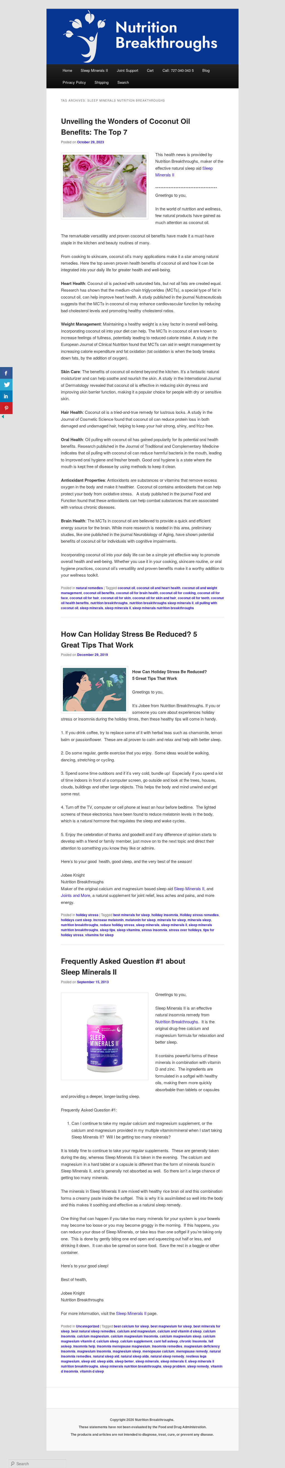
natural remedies (89, 587)
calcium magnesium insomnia (134, 1336)
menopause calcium (158, 1351)
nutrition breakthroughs (109, 602)
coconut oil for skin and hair (154, 597)
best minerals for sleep (131, 914)
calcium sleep (108, 1341)
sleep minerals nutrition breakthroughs (163, 607)
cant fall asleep (166, 1341)
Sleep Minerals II (94, 70)
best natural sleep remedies (93, 1331)
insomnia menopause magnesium (123, 1346)
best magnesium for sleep (171, 1326)
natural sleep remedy (167, 1356)
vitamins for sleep (99, 934)
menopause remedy (192, 1351)
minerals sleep (199, 919)
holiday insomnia (164, 914)
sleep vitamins (128, 929)
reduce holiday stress (117, 924)
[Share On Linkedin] (6, 396)
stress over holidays (185, 929)
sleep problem (174, 1366)
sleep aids (105, 1361)
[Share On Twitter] (6, 385)
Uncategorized (87, 1326)
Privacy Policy (74, 82)
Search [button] (123, 82)
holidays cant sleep (76, 919)
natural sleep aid (106, 1356)
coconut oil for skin (116, 597)
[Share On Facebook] (6, 373)
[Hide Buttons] (3, 418)
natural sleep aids (135, 1356)
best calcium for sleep (131, 1326)
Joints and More (75, 895)
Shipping (102, 82)
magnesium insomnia (94, 1351)
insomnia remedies (167, 1346)
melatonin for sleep (140, 919)
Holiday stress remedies (199, 914)
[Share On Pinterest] (6, 408)
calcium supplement (136, 1341)
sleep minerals (91, 607)
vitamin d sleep (92, 1371)
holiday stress (87, 914)
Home (67, 70)
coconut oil (126, 587)
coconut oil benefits (98, 592)
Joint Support (127, 70)
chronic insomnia (193, 1341)
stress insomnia (154, 929)
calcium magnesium (93, 1336)
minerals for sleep (171, 919)
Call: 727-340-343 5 (178, 70)
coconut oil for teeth (193, 597)
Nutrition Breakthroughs (176, 1021)
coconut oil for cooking (178, 592)
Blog (206, 70)
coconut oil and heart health (158, 587)
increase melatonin (108, 919)
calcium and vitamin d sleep (180, 1331)
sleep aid (88, 1361)
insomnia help (84, 1346)
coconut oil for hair (84, 597)
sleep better (124, 1361)
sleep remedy (198, 1366)
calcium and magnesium (136, 1331)
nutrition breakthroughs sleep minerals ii (161, 602)
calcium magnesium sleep (180, 1336)
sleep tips (107, 929)
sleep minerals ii (118, 607)
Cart (150, 70)
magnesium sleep (127, 1351)
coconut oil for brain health (137, 592)
